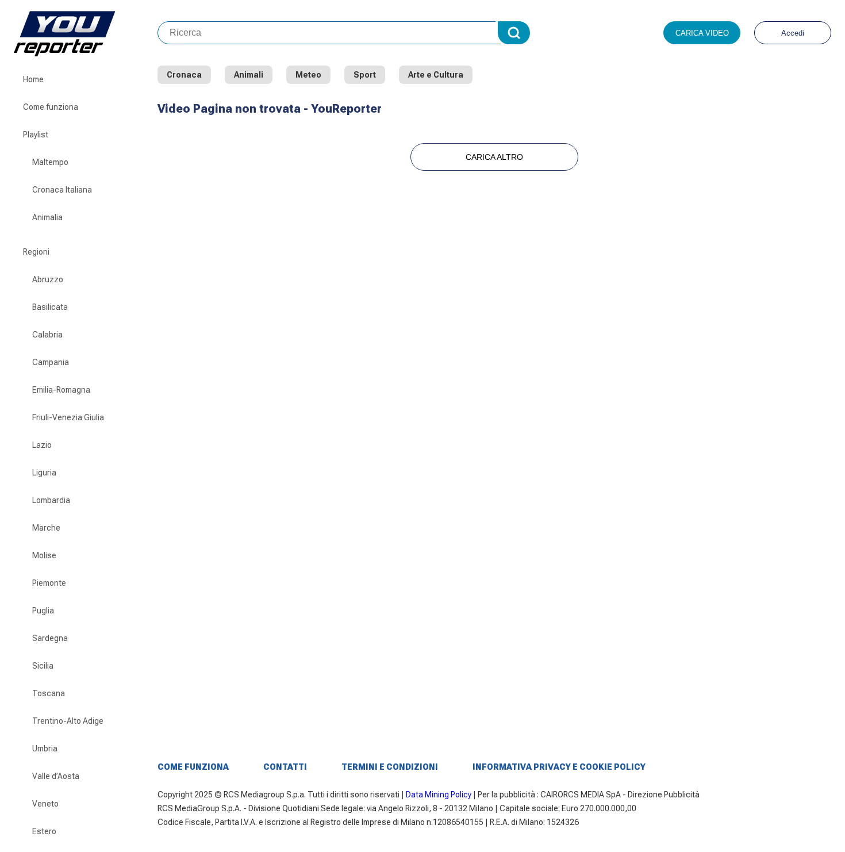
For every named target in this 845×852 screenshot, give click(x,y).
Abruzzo (47, 279)
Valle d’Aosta (55, 776)
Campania (50, 362)
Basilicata (50, 307)
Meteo (308, 74)
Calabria (47, 334)
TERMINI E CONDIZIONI (389, 767)
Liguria (44, 472)
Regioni (36, 251)
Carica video (702, 33)
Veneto (45, 803)
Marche (46, 527)
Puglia (43, 610)
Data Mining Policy (438, 794)
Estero (44, 831)
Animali (248, 74)
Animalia (47, 217)
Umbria (44, 748)
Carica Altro (494, 157)
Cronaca (184, 74)
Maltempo (50, 162)
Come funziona (50, 107)
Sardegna (50, 638)
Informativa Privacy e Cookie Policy (559, 767)
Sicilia (42, 665)
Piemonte (49, 583)
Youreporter (86, 32)
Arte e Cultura (435, 74)
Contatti (285, 767)
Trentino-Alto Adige (67, 721)
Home (33, 79)
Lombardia (51, 500)
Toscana (48, 693)
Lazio (42, 445)
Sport (365, 74)
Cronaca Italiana (62, 189)
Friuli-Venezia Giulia (68, 417)
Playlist (35, 134)
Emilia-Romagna (61, 389)
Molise (44, 555)
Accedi (792, 33)
